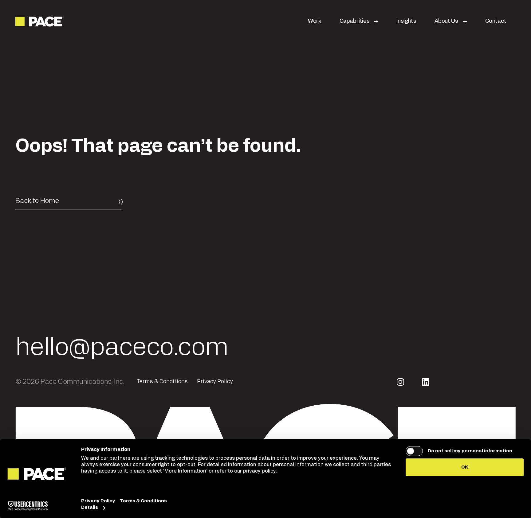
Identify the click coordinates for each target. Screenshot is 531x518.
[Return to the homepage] (40, 21)
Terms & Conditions (162, 381)
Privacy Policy (215, 381)
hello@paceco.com (121, 347)
